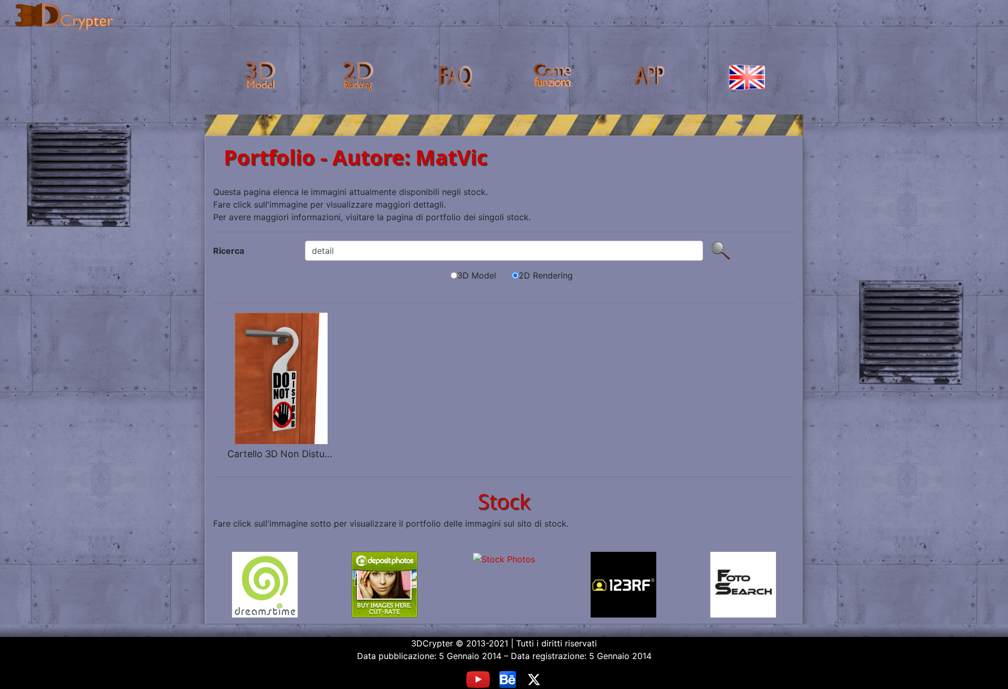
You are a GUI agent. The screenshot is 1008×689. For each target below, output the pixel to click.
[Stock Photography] (504, 585)
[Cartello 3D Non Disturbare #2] (280, 377)
